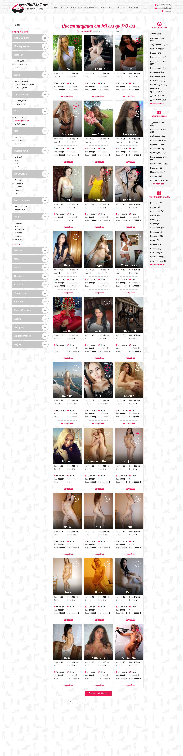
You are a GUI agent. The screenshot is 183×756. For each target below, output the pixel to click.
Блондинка (19, 180)
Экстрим (19, 327)
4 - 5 (16, 164)
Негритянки (19, 230)
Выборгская (157, 76)
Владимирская (158, 68)
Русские (18, 223)
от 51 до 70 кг (20, 140)
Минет (17, 267)
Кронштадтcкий (158, 153)
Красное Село (157, 257)
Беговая (156, 53)
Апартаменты (20, 210)
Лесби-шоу (20, 293)
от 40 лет (18, 68)
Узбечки (18, 239)
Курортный (156, 168)
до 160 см (19, 117)
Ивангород (156, 232)
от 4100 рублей (21, 88)
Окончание (20, 276)
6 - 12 (17, 167)
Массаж (18, 250)
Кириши (154, 240)
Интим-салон (20, 104)
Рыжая (18, 190)
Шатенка (18, 187)
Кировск (155, 244)
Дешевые (110, 7)
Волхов (155, 207)
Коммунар (156, 253)
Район (56, 7)
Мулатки (18, 236)
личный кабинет (164, 8)
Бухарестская (158, 57)
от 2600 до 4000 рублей (24, 84)
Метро (63, 7)
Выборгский (157, 136)
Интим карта (132, 7)
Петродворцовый (159, 180)
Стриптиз (19, 284)
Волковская (157, 72)
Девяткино (157, 96)
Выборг (155, 215)
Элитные (120, 7)
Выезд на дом (21, 207)
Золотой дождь (22, 310)
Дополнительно (22, 336)
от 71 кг (18, 144)
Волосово (156, 203)
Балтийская (157, 49)
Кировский (157, 145)
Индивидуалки (74, 7)
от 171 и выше (21, 124)
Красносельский (159, 164)
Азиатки (18, 226)
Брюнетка (19, 183)
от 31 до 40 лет (21, 64)
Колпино (155, 249)
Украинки (19, 233)
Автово (155, 34)
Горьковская (157, 81)
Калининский (158, 140)
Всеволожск (157, 211)
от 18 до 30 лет (21, 61)
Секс (16, 259)
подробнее (68, 96)
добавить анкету (164, 5)
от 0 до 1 (18, 157)
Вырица (155, 220)
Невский (156, 176)
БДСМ (101, 7)
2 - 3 (16, 160)
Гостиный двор (158, 85)
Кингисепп (156, 236)
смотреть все (158, 103)
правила (167, 11)
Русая (17, 193)
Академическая (159, 45)
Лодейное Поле (158, 261)
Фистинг (18, 301)
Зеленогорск (157, 228)
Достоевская (158, 100)
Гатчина (155, 224)
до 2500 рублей (21, 81)
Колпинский (157, 149)
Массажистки (91, 7)
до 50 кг (18, 137)
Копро (17, 318)
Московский (157, 172)
